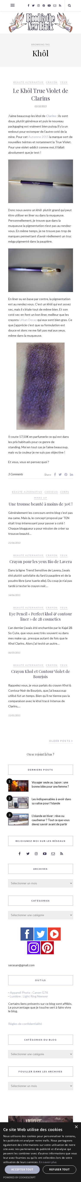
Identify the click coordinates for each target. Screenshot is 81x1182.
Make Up (40, 497)
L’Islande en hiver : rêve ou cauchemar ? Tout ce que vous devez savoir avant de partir (51, 820)
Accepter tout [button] (22, 1169)
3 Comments (15, 474)
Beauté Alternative (28, 82)
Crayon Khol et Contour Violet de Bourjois (40, 674)
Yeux (64, 82)
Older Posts (60, 740)
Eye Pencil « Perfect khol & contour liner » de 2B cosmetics (40, 616)
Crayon (52, 82)
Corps (64, 492)
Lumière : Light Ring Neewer (29, 996)
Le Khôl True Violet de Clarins (40, 94)
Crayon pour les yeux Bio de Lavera (41, 561)
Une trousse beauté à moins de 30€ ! (40, 504)
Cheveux (51, 492)
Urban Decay (28, 320)
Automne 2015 (38, 137)
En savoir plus (48, 1162)
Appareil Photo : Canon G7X (29, 992)
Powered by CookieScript (19, 1177)
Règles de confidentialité (25, 1024)
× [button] (76, 1127)
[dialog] (40, 1152)
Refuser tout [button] (59, 1169)
